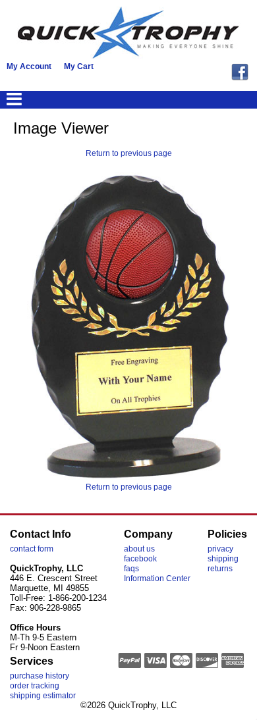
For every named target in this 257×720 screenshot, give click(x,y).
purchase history (39, 676)
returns (220, 568)
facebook (140, 558)
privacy (220, 548)
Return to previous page (129, 153)
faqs (131, 568)
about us (139, 548)
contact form (31, 548)
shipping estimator (43, 695)
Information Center (157, 578)
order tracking (34, 685)
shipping (223, 558)
